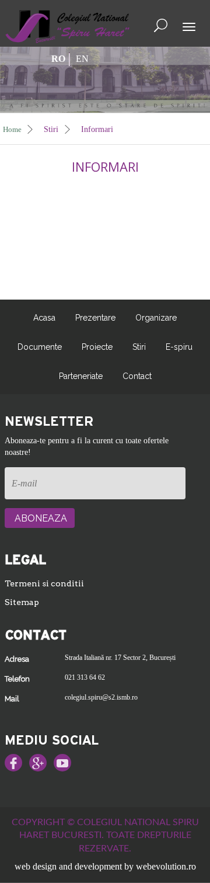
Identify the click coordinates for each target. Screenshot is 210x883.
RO (58, 59)
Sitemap (22, 602)
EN (82, 59)
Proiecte (97, 347)
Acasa (44, 317)
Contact (137, 376)
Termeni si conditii (44, 583)
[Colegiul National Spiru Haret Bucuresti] (68, 25)
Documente (40, 347)
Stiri (52, 129)
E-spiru (179, 347)
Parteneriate (81, 376)
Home (13, 129)
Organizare (156, 317)
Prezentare (95, 317)
